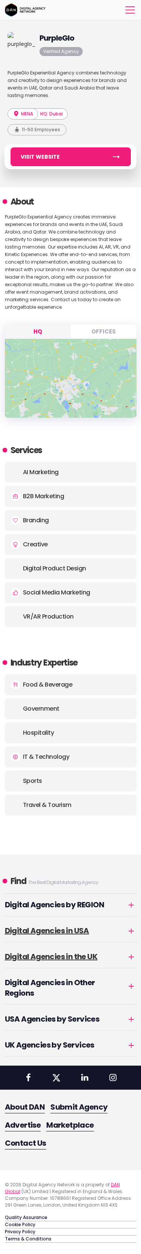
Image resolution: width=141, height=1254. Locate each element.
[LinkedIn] (84, 1078)
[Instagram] (112, 1078)
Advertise (23, 1125)
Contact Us (25, 1143)
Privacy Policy (20, 1231)
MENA (26, 114)
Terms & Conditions (28, 1239)
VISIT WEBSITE (40, 157)
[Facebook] (28, 1078)
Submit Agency (79, 1107)
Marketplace (70, 1125)
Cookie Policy (20, 1224)
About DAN (25, 1107)
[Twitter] (56, 1078)
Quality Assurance (26, 1217)
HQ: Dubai (51, 114)
